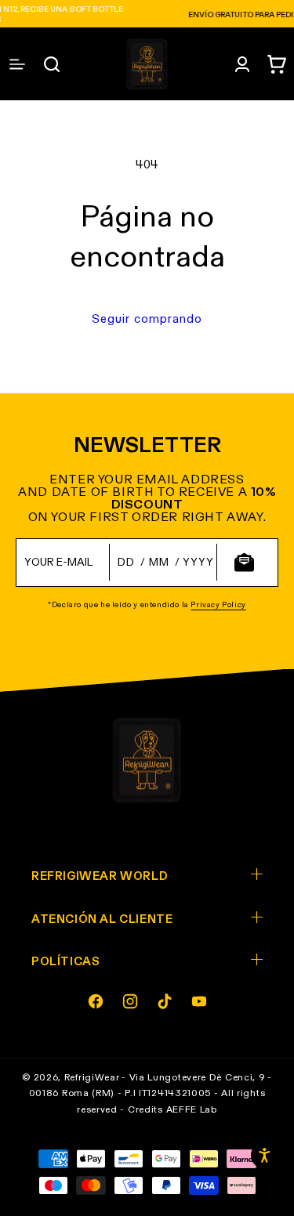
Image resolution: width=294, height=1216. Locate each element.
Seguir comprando (147, 319)
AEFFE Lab (191, 1110)
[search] (51, 64)
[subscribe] (243, 562)
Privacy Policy (218, 605)
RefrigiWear (92, 1078)
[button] (277, 64)
